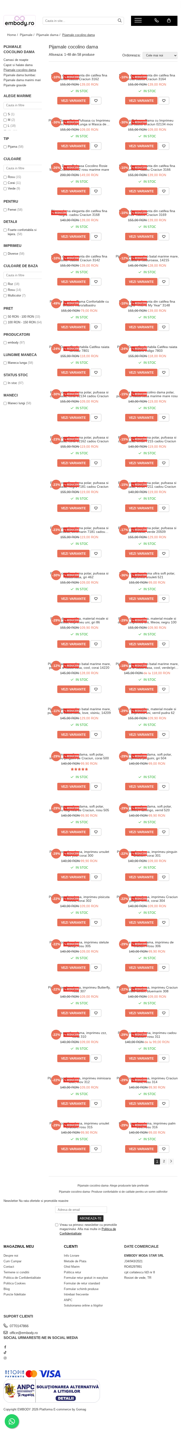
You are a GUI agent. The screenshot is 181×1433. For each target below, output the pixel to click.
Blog (7, 1289)
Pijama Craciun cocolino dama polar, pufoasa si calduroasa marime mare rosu (147, 394)
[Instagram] (5, 1358)
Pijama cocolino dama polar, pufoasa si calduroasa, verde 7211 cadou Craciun (147, 484)
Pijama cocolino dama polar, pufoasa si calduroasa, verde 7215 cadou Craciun (147, 439)
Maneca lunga (17, 362)
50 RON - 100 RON (21, 316)
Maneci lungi (16, 403)
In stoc (12, 383)
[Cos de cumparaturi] (169, 20)
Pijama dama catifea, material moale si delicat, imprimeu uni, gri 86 (79, 620)
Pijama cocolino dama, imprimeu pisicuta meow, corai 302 (79, 899)
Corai (12, 183)
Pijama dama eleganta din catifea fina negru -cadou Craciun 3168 (79, 213)
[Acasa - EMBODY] (20, 21)
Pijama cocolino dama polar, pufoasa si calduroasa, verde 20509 (147, 530)
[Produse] (139, 21)
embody (13, 342)
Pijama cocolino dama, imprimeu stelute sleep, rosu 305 (79, 944)
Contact (9, 1266)
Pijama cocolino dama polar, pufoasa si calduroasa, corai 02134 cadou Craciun (79, 394)
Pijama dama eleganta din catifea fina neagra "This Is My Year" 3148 (147, 303)
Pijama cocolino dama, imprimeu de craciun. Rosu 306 (147, 944)
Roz (10, 284)
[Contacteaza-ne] (156, 20)
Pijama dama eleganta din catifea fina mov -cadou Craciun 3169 (147, 213)
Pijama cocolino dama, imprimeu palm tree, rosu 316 (147, 1125)
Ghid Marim (72, 1266)
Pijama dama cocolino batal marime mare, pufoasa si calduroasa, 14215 (147, 258)
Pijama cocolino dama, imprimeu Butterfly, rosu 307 (79, 989)
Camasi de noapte (16, 60)
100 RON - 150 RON (22, 322)
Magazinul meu (19, 1246)
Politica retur (72, 1272)
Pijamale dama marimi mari (22, 80)
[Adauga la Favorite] (95, 100)
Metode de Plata (75, 1261)
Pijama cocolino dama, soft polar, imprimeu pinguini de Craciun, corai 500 (79, 756)
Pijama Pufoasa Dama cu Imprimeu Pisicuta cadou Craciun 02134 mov (147, 122)
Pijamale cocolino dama (20, 70)
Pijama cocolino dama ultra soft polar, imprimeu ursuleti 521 (147, 575)
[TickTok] (5, 1352)
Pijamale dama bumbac (20, 75)
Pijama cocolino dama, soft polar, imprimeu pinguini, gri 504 (147, 756)
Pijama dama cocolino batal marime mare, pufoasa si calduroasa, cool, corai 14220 (79, 665)
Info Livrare (71, 1255)
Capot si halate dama (18, 65)
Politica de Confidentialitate (22, 1277)
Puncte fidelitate (15, 1294)
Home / (13, 35)
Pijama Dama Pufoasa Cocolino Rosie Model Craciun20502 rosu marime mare (79, 167)
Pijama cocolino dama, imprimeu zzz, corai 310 (79, 1034)
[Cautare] (119, 21)
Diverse (13, 253)
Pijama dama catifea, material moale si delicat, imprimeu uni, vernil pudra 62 (147, 711)
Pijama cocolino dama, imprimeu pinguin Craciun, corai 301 (147, 853)
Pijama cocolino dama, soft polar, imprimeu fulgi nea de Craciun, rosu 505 (79, 808)
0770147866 (19, 1326)
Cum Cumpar (12, 1261)
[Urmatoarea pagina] (171, 1161)
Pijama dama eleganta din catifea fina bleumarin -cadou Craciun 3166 (147, 167)
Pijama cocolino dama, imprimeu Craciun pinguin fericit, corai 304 (147, 899)
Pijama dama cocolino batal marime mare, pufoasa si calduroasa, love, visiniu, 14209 (79, 711)
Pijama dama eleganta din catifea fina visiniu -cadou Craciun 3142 (79, 258)
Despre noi (11, 1255)
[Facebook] (5, 1347)
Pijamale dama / (48, 35)
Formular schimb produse (81, 1289)
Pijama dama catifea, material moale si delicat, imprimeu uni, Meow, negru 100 (147, 620)
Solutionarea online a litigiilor (83, 1305)
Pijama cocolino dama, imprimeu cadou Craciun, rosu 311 (147, 1034)
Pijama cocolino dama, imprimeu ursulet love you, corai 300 (79, 853)
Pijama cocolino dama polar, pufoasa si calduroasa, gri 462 (79, 575)
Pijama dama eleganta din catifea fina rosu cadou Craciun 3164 (147, 77)
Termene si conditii (16, 1272)
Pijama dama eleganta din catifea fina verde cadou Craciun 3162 (79, 77)
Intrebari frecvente (76, 1294)
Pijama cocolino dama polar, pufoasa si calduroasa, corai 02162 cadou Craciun (79, 439)
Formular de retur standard (82, 1283)
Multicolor (14, 295)
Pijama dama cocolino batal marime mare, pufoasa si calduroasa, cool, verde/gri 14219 (147, 665)
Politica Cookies (15, 1283)
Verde (12, 188)
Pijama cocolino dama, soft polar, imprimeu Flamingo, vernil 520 (147, 808)
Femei (12, 209)
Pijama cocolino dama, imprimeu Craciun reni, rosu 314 (147, 1080)
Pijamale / (27, 35)
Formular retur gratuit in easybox (86, 1277)
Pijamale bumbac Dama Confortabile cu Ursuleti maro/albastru (79, 303)
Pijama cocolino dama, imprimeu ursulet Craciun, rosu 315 (79, 1125)
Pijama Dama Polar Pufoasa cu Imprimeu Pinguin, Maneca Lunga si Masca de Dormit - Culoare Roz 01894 (79, 122)
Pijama (12, 146)
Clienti (71, 1246)
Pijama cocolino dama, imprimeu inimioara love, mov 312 (79, 1080)
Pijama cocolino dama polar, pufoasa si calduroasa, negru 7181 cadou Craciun (79, 484)
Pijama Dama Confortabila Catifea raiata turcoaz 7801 (79, 348)
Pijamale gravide (15, 85)
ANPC (68, 1300)
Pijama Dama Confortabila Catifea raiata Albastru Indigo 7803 (147, 348)
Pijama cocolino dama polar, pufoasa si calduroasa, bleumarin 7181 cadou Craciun (79, 530)
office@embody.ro (23, 1333)
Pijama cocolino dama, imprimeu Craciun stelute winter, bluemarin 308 (147, 989)
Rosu (12, 177)
